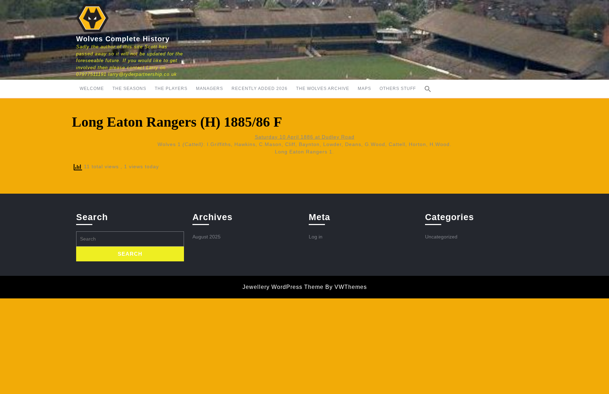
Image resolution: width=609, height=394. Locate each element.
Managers (209, 88)
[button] (428, 89)
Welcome (92, 88)
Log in (315, 237)
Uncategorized (441, 237)
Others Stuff (398, 88)
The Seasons (129, 88)
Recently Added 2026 (260, 88)
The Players (171, 88)
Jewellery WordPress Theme (283, 287)
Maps (364, 88)
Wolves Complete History (123, 39)
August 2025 (206, 237)
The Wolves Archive (322, 88)
